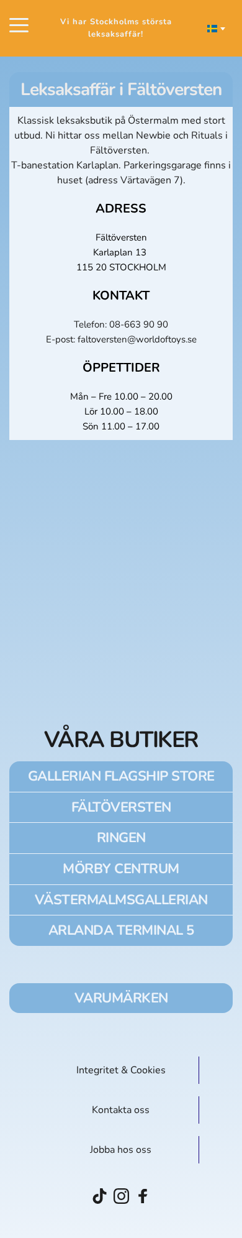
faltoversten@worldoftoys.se (137, 339)
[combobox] (215, 28)
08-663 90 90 (138, 324)
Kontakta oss (121, 1110)
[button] (19, 25)
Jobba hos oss (120, 1150)
